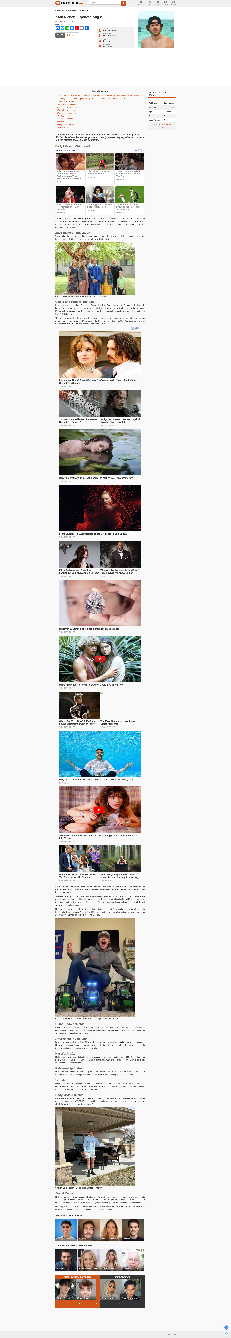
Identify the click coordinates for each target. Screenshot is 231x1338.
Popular (157, 4)
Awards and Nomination (67, 113)
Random (173, 4)
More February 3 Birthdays (77, 1277)
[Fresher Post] (70, 3)
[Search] (123, 3)
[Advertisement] (115, 67)
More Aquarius (122, 1277)
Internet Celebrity (72, 10)
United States (109, 35)
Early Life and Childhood (67, 101)
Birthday (150, 4)
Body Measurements (66, 125)
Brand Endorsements (66, 110)
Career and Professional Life (68, 107)
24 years (107, 41)
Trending (166, 4)
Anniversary (141, 4)
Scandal (60, 122)
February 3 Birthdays (78, 1304)
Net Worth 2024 (63, 116)
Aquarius (107, 46)
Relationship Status (65, 119)
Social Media (63, 127)
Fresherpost (59, 10)
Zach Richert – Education (67, 104)
